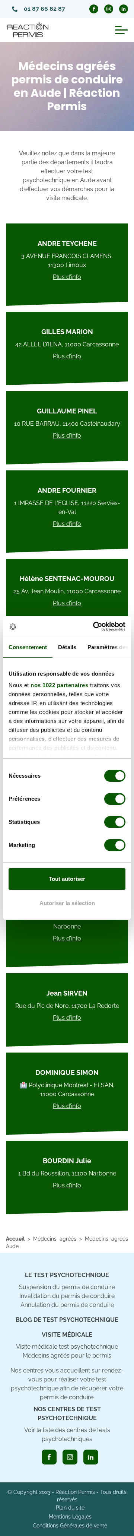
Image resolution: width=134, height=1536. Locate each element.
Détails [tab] (67, 647)
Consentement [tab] (28, 647)
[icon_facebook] (49, 1457)
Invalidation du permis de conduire (67, 1295)
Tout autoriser (67, 879)
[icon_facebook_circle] (93, 8)
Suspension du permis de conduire (67, 1287)
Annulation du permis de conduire (67, 1304)
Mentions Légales (70, 1517)
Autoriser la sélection (67, 903)
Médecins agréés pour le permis (67, 1355)
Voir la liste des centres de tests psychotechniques (67, 1434)
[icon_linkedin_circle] (123, 8)
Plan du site (70, 1508)
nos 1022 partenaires (59, 685)
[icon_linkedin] (90, 1457)
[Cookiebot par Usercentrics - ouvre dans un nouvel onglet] (94, 626)
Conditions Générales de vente (70, 1526)
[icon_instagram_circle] (108, 8)
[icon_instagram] (70, 1457)
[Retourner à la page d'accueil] (28, 30)
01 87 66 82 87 (44, 8)
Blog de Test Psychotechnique (67, 1319)
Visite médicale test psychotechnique (67, 1346)
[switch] (114, 799)
